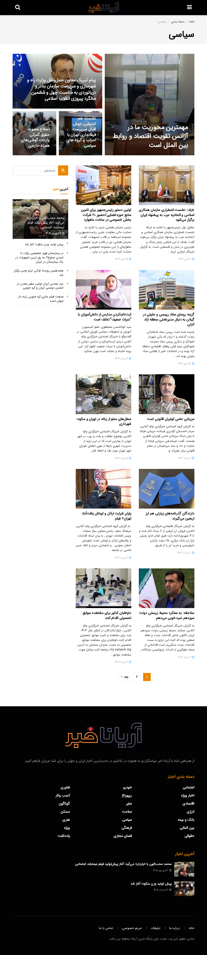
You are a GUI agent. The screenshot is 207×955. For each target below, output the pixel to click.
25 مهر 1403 (185, 364)
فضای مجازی (123, 836)
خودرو (127, 787)
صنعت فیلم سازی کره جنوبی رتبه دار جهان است (40, 298)
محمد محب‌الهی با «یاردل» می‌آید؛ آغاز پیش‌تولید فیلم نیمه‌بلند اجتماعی (45, 222)
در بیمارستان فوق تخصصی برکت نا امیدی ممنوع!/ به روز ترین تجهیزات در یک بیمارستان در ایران (39, 257)
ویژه (67, 828)
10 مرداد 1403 (184, 553)
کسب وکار (63, 795)
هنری (66, 819)
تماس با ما (106, 928)
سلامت (127, 811)
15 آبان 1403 (121, 259)
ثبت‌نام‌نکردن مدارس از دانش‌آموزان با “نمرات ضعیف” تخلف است (104, 317)
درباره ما (174, 928)
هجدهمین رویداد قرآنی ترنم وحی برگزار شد (38, 272)
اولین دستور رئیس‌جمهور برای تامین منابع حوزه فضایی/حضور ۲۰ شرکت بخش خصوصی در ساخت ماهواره (106, 214)
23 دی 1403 (40, 155)
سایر (129, 803)
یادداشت (64, 836)
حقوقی (189, 836)
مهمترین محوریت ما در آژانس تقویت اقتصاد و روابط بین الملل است (150, 136)
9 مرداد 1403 (121, 558)
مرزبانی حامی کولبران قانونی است (170, 419)
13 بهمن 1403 (86, 108)
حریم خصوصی (132, 928)
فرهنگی (126, 828)
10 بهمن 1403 (86, 155)
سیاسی (162, 21)
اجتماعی (188, 787)
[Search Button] (63, 170)
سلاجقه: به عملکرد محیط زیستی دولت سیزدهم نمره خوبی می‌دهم (166, 615)
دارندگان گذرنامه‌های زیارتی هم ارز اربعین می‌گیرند (170, 516)
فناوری (65, 787)
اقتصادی (188, 803)
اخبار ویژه (187, 795)
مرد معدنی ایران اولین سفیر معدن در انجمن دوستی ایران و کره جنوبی (40, 285)
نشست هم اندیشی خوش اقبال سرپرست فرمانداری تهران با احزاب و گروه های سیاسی (81, 132)
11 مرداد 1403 (121, 359)
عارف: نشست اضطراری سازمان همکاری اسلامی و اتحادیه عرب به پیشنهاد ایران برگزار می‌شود (166, 214)
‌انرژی (190, 811)
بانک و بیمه (186, 819)
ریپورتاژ (127, 795)
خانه (191, 21)
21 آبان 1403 (185, 259)
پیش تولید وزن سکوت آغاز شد (44, 244)
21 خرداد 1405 (177, 155)
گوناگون (64, 803)
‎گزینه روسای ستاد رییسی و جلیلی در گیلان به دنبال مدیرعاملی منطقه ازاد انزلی (168, 319)
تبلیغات (155, 928)
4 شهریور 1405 (54, 233)
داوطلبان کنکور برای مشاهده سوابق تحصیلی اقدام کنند (107, 615)
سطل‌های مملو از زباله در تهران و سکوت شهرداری (103, 421)
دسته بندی (178, 21)
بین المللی (187, 828)
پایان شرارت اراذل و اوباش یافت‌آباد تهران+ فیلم (106, 516)
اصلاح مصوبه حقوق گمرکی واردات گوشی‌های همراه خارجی (35, 137)
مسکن (65, 811)
